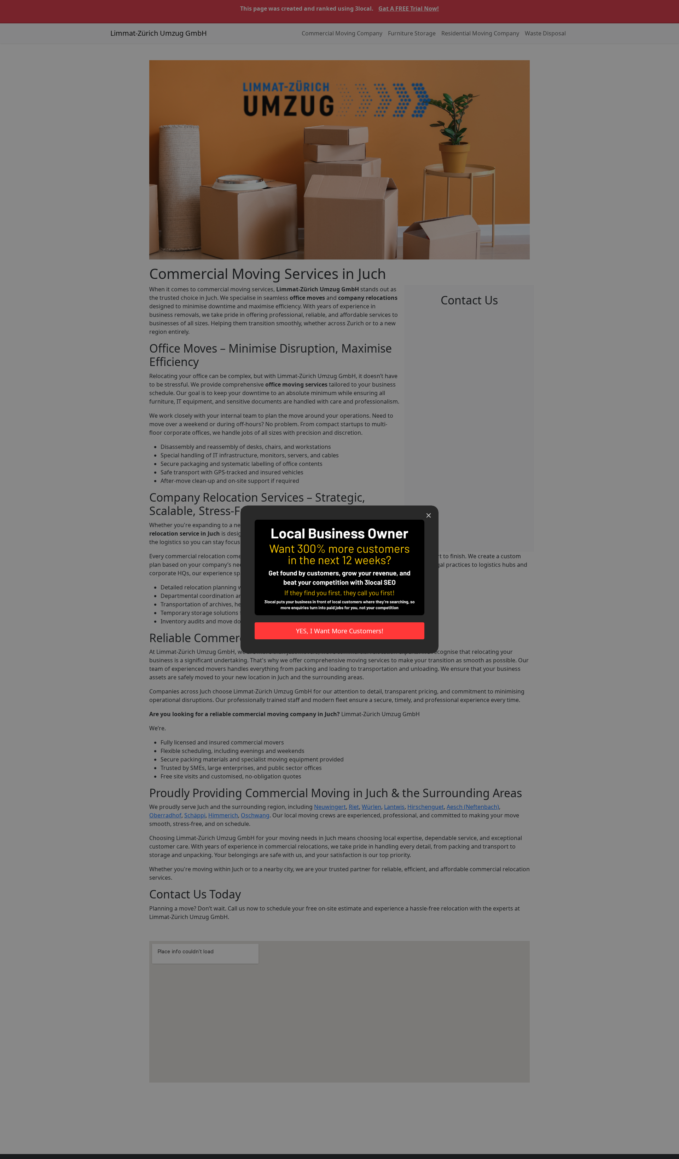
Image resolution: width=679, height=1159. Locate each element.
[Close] (428, 515)
